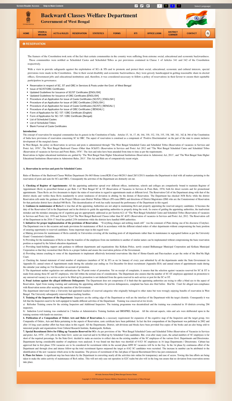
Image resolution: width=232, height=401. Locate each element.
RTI (135, 33)
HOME (26, 33)
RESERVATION (79, 33)
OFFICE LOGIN (154, 33)
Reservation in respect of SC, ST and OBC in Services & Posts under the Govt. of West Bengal (80, 85)
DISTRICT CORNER (173, 33)
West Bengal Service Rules (126, 374)
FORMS (117, 33)
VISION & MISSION (42, 33)
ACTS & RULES (60, 33)
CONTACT (192, 33)
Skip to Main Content (53, 6)
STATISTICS (98, 33)
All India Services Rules (104, 374)
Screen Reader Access (28, 6)
